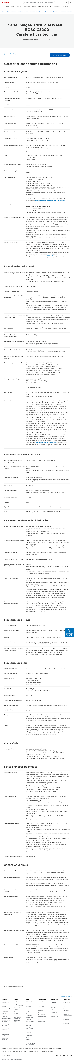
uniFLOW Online (49, 256)
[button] (69, 632)
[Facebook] (57, 1055)
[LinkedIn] (64, 1055)
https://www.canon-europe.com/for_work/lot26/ (50, 200)
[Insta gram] (60, 1055)
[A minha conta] (67, 2)
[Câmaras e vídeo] (15, 6)
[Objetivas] (22, 6)
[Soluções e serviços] (48, 6)
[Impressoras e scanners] (36, 6)
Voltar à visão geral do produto (15, 54)
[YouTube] (71, 1055)
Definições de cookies (47, 1051)
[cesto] (70, 2)
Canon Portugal (6, 1055)
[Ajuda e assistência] (60, 6)
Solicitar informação (59, 55)
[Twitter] (67, 1055)
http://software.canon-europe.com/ (46, 442)
